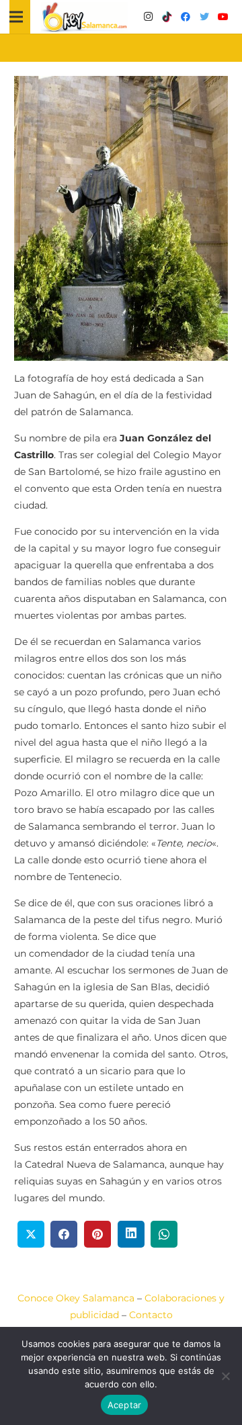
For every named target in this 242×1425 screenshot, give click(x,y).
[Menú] (16, 17)
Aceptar (125, 1404)
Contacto (151, 1315)
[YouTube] (223, 16)
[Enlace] (84, 17)
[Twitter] (204, 16)
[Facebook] (185, 16)
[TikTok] (166, 16)
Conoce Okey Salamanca (75, 1298)
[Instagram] (147, 16)
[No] (225, 1376)
